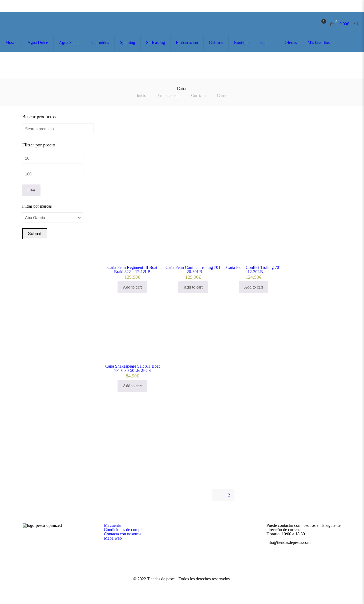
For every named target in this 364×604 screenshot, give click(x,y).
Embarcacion (168, 95)
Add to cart (132, 287)
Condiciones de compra (124, 529)
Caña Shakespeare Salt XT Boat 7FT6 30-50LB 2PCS (132, 368)
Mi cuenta (112, 525)
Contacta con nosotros (122, 534)
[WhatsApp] (175, 586)
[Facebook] (182, 586)
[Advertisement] (223, 166)
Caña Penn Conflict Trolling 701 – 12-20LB (253, 269)
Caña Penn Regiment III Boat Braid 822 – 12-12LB (132, 269)
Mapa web (113, 538)
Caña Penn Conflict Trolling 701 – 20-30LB (192, 269)
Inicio (141, 95)
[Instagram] (189, 586)
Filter (31, 190)
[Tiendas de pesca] (29, 24)
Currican (198, 95)
